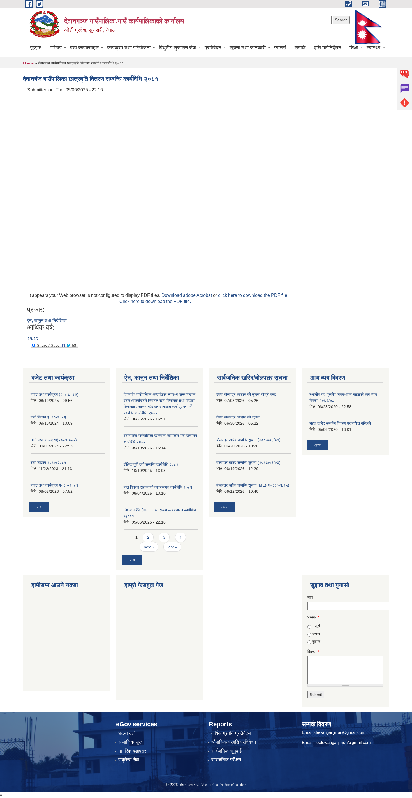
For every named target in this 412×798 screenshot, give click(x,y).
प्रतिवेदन (213, 47)
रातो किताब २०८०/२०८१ (48, 462)
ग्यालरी (280, 47)
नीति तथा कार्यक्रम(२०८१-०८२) (54, 440)
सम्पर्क (300, 47)
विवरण (313, 651)
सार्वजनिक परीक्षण (226, 759)
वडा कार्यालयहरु (84, 47)
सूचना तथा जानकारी (248, 47)
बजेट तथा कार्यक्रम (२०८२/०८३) (54, 394)
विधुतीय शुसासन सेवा (177, 47)
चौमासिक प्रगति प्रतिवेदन (233, 742)
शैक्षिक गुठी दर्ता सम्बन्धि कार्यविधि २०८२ (151, 464)
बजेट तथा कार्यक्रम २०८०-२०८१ (54, 485)
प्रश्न (316, 634)
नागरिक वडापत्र (132, 751)
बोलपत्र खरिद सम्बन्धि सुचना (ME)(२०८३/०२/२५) (252, 485)
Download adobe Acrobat (187, 295)
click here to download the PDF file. (253, 295)
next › (149, 547)
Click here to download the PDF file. (155, 301)
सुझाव (316, 641)
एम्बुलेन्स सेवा (128, 759)
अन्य (39, 507)
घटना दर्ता (127, 733)
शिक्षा (353, 47)
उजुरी (316, 626)
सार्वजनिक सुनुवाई (226, 751)
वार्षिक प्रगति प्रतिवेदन (231, 733)
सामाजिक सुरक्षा (131, 742)
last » (172, 547)
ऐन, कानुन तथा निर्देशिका (47, 320)
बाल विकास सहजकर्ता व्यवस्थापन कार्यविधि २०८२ (158, 487)
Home (28, 63)
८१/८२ (32, 338)
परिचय (56, 47)
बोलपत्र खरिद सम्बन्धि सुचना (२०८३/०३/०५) (248, 440)
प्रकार (313, 617)
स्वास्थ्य (373, 47)
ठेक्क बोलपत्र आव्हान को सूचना (238, 417)
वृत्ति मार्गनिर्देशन (327, 47)
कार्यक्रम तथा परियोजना (129, 47)
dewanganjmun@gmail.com (339, 732)
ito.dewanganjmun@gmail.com (342, 742)
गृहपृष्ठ (35, 47)
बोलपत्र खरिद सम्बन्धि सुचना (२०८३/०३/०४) (248, 462)
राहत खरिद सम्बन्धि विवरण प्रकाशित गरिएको (340, 423)
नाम (310, 597)
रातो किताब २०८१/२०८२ (48, 417)
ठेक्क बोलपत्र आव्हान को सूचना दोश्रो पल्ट (246, 394)
